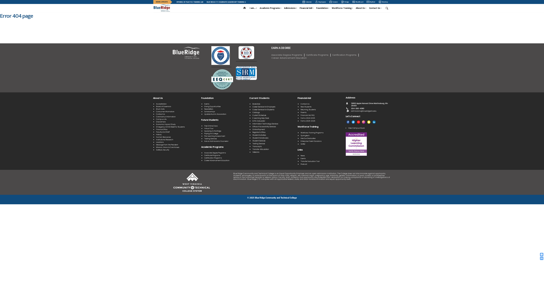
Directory (385, 2)
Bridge (347, 2)
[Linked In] (374, 122)
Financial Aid (306, 8)
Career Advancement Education (289, 58)
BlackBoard (359, 2)
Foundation (322, 8)
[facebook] (348, 122)
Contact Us (374, 8)
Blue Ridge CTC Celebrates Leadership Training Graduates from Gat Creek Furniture (232, 2)
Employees (322, 2)
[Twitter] (353, 122)
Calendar (309, 2)
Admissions (290, 8)
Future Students (209, 120)
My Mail (372, 2)
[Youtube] (358, 122)
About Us (360, 8)
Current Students (259, 98)
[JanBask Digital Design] (153, 201)
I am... (253, 8)
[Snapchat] (369, 122)
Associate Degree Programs (286, 55)
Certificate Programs (317, 55)
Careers (335, 2)
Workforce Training (342, 8)
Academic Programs (270, 8)
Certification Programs (344, 55)
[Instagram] (363, 122)
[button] (387, 8)
